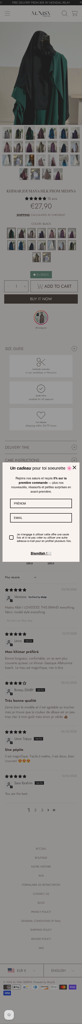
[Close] (74, 467)
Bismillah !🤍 (41, 553)
